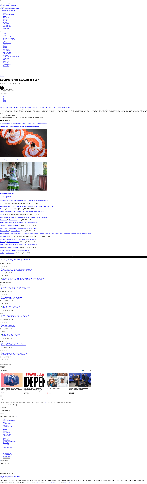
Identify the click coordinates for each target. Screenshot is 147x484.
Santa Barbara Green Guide (11, 56)
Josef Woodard (10, 253)
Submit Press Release (9, 441)
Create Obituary (7, 454)
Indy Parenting (7, 26)
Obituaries (6, 23)
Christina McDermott (13, 225)
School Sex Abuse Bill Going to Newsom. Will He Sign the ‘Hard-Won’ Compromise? (24, 200)
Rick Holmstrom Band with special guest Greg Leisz (16, 270)
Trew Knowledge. (51, 482)
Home (5, 33)
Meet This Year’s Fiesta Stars (7, 193)
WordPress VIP (68, 482)
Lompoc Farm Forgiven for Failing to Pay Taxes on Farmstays (18, 239)
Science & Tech (4, 231)
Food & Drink (7, 17)
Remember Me (6, 410)
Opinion (5, 19)
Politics (2, 203)
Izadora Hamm (15, 231)
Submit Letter (7, 456)
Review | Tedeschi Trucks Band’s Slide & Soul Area (14, 250)
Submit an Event (4, 5)
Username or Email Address (8, 405)
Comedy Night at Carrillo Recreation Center (13, 345)
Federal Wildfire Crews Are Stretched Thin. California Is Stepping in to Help (22, 211)
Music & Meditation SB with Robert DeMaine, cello (15, 261)
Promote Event (7, 426)
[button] (11, 383)
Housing (2, 225)
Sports (5, 22)
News (4, 13)
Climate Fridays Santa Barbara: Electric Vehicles (15, 289)
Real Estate (6, 25)
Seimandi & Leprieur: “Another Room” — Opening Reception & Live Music (22, 279)
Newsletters (14, 5)
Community (3, 220)
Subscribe (4, 10)
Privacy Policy (4, 477)
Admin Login (6, 457)
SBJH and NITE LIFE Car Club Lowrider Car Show (15, 317)
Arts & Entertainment (9, 14)
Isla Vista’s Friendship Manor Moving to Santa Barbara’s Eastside (18, 222)
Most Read (6, 198)
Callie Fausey (13, 220)
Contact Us (6, 63)
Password (3, 407)
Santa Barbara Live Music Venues (12, 40)
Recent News (7, 196)
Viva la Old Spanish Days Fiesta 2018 (9, 159)
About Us (5, 61)
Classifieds (6, 28)
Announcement (4, 236)
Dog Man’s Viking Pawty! (8, 326)
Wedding (5, 55)
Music (2, 253)
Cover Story (6, 435)
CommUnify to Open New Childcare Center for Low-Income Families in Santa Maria (24, 217)
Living (5, 16)
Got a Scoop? (11, 10)
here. (15, 416)
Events (5, 20)
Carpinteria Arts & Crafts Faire (9, 307)
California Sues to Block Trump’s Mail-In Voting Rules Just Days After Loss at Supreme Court (27, 206)
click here (38, 482)
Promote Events (7, 447)
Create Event (7, 64)
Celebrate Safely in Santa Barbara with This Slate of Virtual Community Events (19, 126)
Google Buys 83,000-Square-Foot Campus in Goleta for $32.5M (18, 228)
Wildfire (2, 214)
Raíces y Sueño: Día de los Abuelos (11, 298)
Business (2, 242)
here (44, 402)
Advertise (6, 60)
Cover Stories (7, 53)
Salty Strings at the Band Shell (9, 335)
